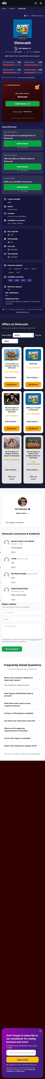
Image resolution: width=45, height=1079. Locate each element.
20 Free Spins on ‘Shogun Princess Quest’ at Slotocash (11, 454)
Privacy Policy (34, 640)
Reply (13, 552)
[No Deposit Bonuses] (4, 3)
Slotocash (33, 364)
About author (21, 513)
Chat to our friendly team (30, 754)
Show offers (6, 335)
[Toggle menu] (41, 3)
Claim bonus (21, 103)
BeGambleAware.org (22, 312)
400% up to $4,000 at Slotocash (33, 409)
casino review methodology (26, 77)
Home (4, 8)
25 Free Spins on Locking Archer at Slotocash (12, 366)
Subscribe (22, 1059)
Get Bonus (11, 384)
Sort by (38, 335)
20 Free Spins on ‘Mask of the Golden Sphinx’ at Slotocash (33, 455)
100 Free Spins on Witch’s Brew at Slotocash (12, 410)
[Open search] (35, 3)
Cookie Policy (20, 1071)
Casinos (12, 8)
